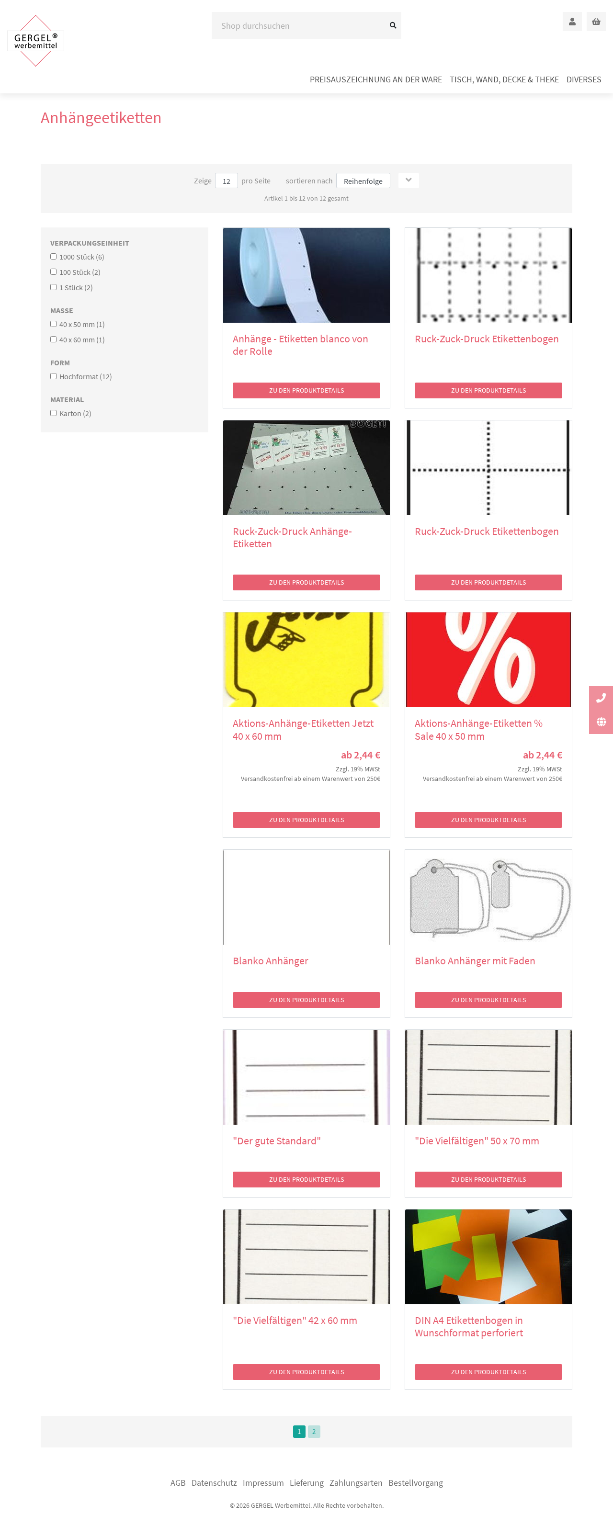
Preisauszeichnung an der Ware (376, 79)
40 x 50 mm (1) (81, 324)
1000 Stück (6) (81, 256)
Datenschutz (214, 1482)
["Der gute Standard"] (306, 1077)
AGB (178, 1482)
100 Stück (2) (79, 272)
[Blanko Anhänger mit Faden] (488, 897)
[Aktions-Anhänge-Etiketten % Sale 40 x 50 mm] (488, 659)
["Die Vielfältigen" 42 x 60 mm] (306, 1256)
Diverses (584, 79)
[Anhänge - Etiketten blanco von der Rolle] (306, 275)
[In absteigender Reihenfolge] (408, 180)
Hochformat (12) (85, 376)
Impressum (263, 1482)
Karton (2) (74, 413)
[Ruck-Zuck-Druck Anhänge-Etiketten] (306, 467)
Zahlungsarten (356, 1482)
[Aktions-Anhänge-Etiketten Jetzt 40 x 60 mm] (306, 659)
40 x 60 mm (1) (81, 339)
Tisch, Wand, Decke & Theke (504, 79)
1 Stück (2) (75, 287)
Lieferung (307, 1482)
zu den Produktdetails (306, 390)
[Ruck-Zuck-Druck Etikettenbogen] (488, 275)
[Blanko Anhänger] (306, 897)
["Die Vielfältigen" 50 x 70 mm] (488, 1077)
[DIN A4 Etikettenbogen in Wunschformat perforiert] (488, 1256)
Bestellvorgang (415, 1482)
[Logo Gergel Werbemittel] (35, 40)
